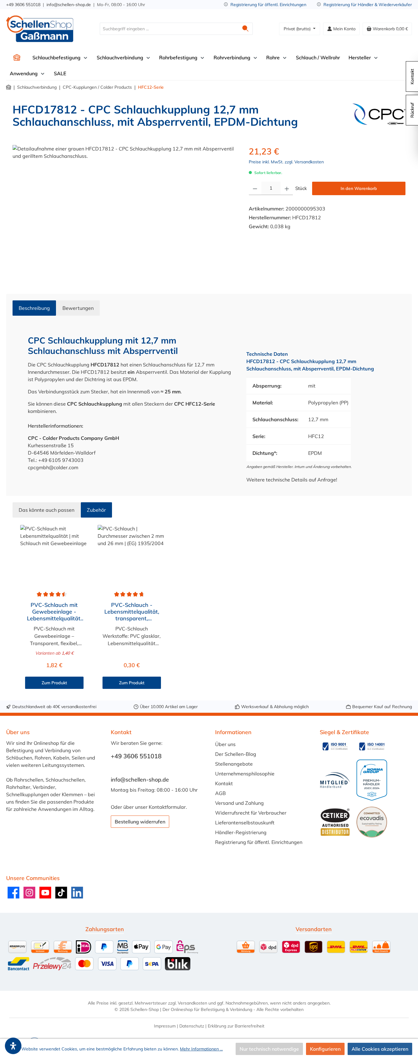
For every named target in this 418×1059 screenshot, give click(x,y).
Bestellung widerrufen (140, 822)
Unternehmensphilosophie (244, 774)
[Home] (17, 57)
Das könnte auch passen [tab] (46, 510)
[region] (124, 211)
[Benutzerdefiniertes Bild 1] (335, 746)
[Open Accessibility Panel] (13, 1045)
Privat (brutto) (298, 29)
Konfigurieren (325, 1049)
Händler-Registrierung (241, 832)
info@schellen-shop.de (69, 4)
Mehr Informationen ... (201, 1049)
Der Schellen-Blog (235, 754)
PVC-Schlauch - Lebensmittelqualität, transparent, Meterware (131, 612)
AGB (220, 793)
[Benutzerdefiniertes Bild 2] (371, 746)
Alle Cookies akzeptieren (380, 1049)
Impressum (165, 1026)
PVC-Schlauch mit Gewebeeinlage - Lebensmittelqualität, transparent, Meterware (54, 612)
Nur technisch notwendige (269, 1049)
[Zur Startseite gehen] (39, 28)
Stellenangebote (234, 764)
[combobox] (169, 29)
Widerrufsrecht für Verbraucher (250, 813)
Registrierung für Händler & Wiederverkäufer (367, 4)
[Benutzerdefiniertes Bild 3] (335, 780)
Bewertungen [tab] (78, 308)
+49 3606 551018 (23, 4)
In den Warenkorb (359, 188)
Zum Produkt (54, 683)
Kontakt (224, 783)
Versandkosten (192, 1003)
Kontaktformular (167, 807)
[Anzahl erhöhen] (287, 188)
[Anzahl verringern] (255, 188)
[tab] (34, 308)
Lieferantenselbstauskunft (244, 822)
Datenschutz (191, 1026)
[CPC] (379, 118)
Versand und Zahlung (239, 803)
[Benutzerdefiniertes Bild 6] (371, 822)
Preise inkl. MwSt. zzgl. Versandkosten (286, 162)
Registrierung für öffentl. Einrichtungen (268, 4)
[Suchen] (245, 29)
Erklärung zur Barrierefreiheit (236, 1026)
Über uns (225, 744)
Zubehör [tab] (96, 510)
